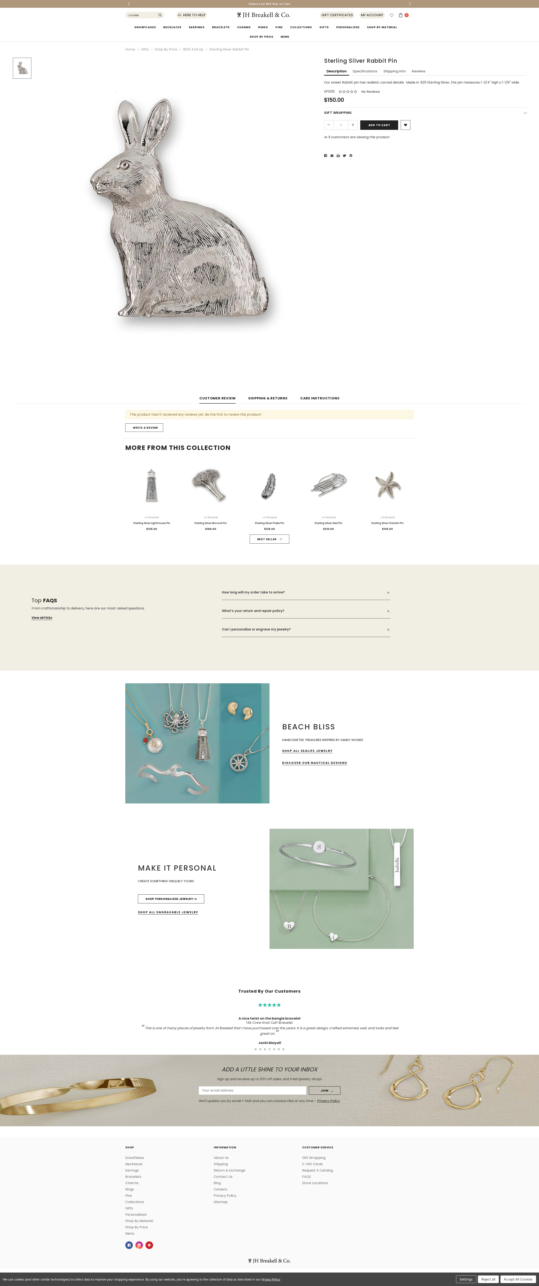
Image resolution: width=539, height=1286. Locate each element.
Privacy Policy (270, 1279)
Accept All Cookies (518, 1279)
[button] (359, 599)
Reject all (488, 1279)
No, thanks (309, 664)
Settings (466, 1279)
